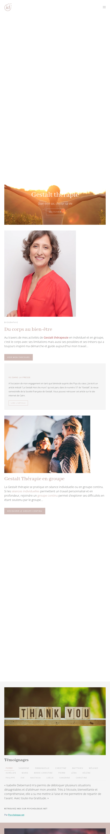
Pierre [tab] (9, 768)
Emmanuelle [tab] (42, 768)
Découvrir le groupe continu (24, 511)
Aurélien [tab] (11, 773)
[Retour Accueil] (7, 7)
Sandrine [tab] (24, 768)
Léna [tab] (74, 773)
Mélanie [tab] (93, 768)
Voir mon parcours (18, 357)
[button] (104, 7)
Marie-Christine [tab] (43, 773)
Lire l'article (18, 403)
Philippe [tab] (10, 778)
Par (14, 815)
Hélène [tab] (86, 773)
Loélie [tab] (50, 778)
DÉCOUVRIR (55, 212)
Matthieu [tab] (77, 768)
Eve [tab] (23, 778)
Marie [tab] (25, 773)
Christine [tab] (60, 768)
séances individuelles (26, 491)
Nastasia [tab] (35, 778)
